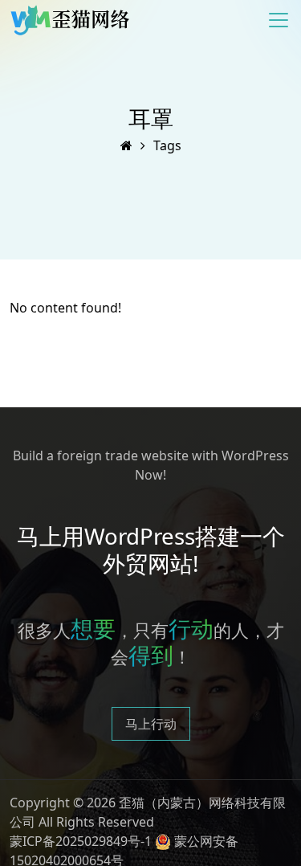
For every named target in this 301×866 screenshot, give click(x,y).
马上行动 (151, 724)
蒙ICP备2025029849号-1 (81, 841)
